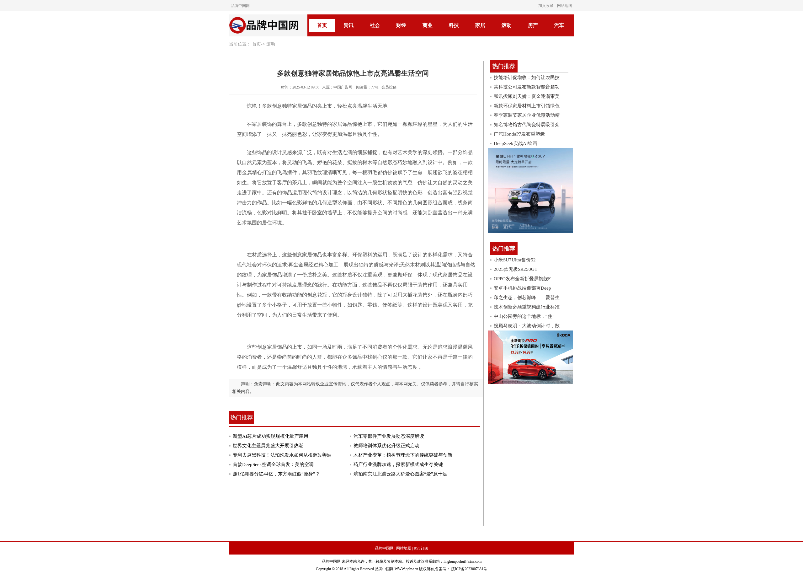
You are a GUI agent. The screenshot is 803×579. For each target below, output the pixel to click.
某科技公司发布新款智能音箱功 (527, 86)
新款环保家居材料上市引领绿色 (527, 105)
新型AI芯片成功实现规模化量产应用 (270, 436)
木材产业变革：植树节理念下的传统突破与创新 (403, 455)
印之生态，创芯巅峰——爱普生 (527, 297)
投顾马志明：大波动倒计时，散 (527, 325)
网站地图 (564, 5)
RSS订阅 (421, 548)
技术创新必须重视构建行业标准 (527, 306)
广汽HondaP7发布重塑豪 (519, 134)
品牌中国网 (240, 5)
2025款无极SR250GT (515, 269)
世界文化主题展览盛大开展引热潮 (268, 445)
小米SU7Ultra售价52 (515, 259)
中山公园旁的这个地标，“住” (524, 316)
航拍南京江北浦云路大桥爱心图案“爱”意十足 (400, 473)
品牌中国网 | (385, 548)
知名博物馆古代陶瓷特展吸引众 (527, 124)
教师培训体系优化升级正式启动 (386, 445)
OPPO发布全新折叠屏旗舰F (522, 278)
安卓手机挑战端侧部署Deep (522, 288)
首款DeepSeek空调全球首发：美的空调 (273, 464)
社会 (375, 25)
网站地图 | (404, 548)
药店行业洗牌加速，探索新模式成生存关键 (398, 464)
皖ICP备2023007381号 (468, 569)
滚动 (507, 25)
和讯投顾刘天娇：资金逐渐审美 (527, 96)
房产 (533, 25)
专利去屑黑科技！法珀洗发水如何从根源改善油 (282, 455)
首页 (322, 25)
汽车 (559, 25)
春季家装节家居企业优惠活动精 (527, 115)
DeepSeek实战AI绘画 (515, 143)
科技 (454, 25)
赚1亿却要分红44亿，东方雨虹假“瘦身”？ (276, 473)
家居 (480, 25)
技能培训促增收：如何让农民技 (527, 77)
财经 (401, 25)
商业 (428, 25)
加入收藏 (545, 5)
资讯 (348, 25)
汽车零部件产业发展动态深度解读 (389, 436)
